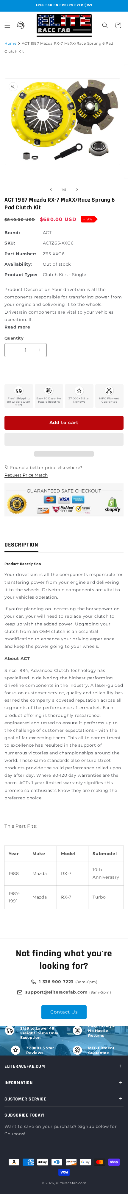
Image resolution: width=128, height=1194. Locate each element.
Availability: (18, 264)
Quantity (14, 338)
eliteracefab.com (71, 1183)
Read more (17, 327)
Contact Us (64, 1012)
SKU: (9, 243)
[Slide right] (77, 189)
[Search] (105, 25)
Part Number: (20, 253)
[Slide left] (50, 189)
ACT (47, 232)
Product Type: (21, 274)
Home (10, 43)
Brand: (12, 232)
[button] (64, 439)
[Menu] (7, 25)
